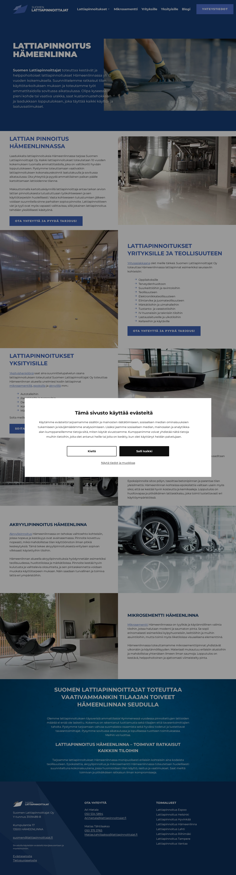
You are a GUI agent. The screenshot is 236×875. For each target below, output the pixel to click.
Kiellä (92, 451)
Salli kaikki (144, 451)
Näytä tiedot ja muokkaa (118, 462)
